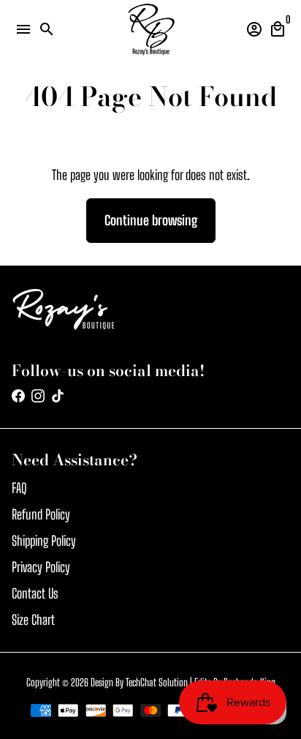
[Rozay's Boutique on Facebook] (18, 396)
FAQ (19, 488)
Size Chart (33, 620)
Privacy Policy (41, 567)
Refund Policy (41, 514)
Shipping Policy (44, 541)
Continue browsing (150, 220)
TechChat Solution (157, 682)
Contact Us (35, 593)
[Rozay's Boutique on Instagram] (38, 396)
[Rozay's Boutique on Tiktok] (57, 396)
